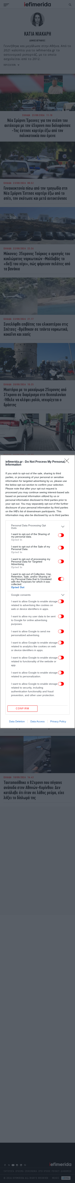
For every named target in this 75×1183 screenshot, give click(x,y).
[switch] (61, 535)
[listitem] (37, 526)
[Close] (67, 462)
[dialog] (37, 591)
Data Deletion (17, 721)
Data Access (37, 721)
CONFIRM (22, 708)
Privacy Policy (58, 721)
